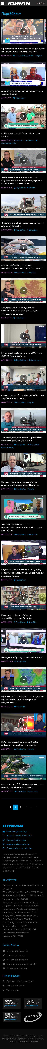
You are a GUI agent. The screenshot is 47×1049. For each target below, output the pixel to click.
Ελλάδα (32, 188)
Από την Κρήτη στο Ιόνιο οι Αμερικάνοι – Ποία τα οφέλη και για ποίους (22, 439)
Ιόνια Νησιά (34, 445)
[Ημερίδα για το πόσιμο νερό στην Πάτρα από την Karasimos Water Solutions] (23, 32)
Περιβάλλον (29, 56)
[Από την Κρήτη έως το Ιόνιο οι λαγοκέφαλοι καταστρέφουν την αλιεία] (23, 248)
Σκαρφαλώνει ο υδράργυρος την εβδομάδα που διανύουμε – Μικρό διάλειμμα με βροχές (19, 311)
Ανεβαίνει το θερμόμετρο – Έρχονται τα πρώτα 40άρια (22, 92)
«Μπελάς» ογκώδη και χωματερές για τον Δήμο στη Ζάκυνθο (22, 224)
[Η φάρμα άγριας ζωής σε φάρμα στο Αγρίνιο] (23, 116)
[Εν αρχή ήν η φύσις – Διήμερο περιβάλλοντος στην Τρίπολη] (23, 598)
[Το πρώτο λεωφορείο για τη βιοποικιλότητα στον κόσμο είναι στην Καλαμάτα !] (23, 507)
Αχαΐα (39, 56)
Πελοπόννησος (35, 360)
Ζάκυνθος (33, 230)
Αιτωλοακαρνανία (8, 143)
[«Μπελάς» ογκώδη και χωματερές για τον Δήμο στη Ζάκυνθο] (23, 206)
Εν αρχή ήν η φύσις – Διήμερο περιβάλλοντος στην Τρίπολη (16, 616)
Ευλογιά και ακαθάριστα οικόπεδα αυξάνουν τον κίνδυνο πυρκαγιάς (19, 743)
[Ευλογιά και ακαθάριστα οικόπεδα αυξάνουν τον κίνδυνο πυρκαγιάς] (23, 725)
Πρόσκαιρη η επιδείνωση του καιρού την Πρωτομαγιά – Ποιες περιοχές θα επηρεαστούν (23, 700)
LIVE (41, 3)
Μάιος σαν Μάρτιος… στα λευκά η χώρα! (22, 657)
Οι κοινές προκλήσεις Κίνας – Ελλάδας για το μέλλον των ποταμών (22, 397)
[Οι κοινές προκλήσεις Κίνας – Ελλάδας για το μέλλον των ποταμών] (23, 378)
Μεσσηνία (33, 534)
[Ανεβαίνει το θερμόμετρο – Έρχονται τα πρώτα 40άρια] (23, 74)
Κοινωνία (19, 56)
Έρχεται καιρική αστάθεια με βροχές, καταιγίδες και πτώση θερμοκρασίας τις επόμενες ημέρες (22, 573)
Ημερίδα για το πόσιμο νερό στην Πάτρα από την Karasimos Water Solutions (23, 50)
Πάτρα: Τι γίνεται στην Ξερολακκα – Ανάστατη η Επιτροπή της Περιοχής (20, 483)
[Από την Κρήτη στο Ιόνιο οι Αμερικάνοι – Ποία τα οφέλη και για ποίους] (23, 420)
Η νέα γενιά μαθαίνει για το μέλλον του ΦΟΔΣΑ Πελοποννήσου (21, 354)
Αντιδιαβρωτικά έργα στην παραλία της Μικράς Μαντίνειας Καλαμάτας (22, 786)
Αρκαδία (32, 622)
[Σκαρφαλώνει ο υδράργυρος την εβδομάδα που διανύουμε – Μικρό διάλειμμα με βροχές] (23, 290)
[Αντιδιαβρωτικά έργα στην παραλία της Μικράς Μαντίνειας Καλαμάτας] (23, 767)
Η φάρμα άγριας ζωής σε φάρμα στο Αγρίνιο (20, 135)
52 (37, 807)
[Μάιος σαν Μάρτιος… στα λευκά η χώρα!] (23, 640)
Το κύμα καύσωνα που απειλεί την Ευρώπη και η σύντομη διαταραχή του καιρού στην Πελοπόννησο (21, 181)
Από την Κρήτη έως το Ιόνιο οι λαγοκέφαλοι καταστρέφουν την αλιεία (21, 267)
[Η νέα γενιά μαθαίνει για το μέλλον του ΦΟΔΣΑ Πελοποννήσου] (23, 336)
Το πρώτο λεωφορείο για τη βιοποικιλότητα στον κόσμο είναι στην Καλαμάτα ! (21, 527)
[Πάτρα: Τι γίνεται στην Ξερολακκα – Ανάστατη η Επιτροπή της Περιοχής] (23, 465)
